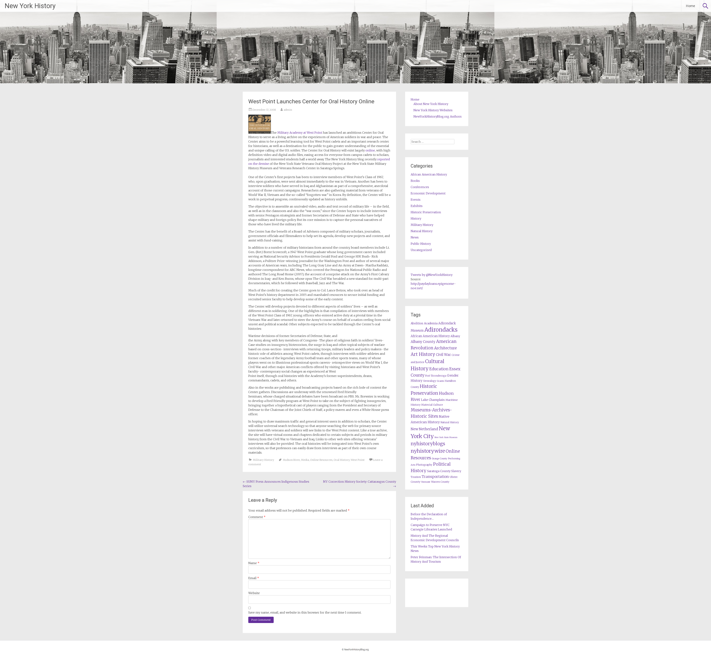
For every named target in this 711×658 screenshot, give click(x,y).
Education (438, 368)
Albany (455, 336)
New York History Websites (433, 110)
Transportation (435, 476)
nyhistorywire (428, 451)
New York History (30, 6)
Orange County (439, 458)
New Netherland (424, 429)
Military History (263, 460)
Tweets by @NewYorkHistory (432, 275)
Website (254, 593)
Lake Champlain (433, 400)
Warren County (440, 481)
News (415, 237)
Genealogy (429, 381)
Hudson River (291, 460)
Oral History (342, 460)
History (416, 218)
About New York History (430, 104)
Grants (440, 381)
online (370, 150)
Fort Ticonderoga (435, 375)
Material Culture (432, 404)
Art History (423, 354)
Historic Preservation (426, 212)
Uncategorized (421, 250)
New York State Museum (446, 437)
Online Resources (321, 460)
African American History (429, 174)
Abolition (417, 323)
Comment (257, 517)
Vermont (425, 481)
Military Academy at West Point (299, 132)
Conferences (420, 187)
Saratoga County (438, 471)
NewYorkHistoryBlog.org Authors (437, 116)
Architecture (445, 348)
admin (288, 109)
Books (415, 181)
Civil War (443, 354)
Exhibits (417, 206)
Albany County (423, 342)
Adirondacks (441, 329)
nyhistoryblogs (428, 444)
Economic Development (428, 193)
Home (690, 6)
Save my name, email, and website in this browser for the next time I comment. (304, 612)
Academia (431, 323)
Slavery (456, 471)
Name (253, 563)
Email (253, 578)
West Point (358, 460)
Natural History (422, 231)
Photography (424, 464)
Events (415, 199)
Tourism (416, 477)
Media (305, 460)
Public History (421, 244)
